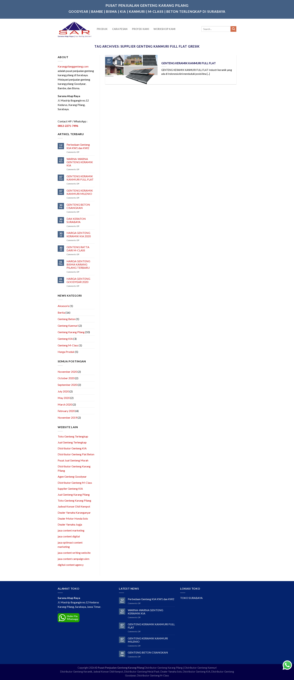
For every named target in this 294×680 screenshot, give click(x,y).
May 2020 (64, 397)
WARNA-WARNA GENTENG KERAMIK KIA (80, 162)
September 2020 (67, 384)
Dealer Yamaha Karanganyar (74, 512)
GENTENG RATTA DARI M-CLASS (78, 248)
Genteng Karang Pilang (71, 332)
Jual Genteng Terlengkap (72, 442)
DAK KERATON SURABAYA (76, 220)
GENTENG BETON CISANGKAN (78, 206)
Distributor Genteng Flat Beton (76, 454)
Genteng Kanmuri (68, 325)
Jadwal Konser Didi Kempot (74, 506)
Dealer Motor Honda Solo (73, 518)
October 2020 (66, 378)
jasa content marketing (71, 530)
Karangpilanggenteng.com (73, 66)
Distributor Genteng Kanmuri (200, 667)
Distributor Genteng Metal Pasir (141, 671)
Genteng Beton (66, 319)
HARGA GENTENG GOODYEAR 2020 (78, 280)
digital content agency (71, 564)
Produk (102, 29)
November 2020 (67, 371)
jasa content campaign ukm (73, 558)
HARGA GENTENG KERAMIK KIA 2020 (79, 234)
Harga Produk (66, 351)
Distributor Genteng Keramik (76, 671)
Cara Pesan (120, 29)
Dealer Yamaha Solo (171, 671)
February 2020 (66, 410)
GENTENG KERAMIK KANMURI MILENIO (80, 192)
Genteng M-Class (68, 345)
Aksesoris (63, 305)
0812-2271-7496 (68, 125)
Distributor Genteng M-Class (75, 482)
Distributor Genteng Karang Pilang (163, 667)
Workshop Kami (164, 29)
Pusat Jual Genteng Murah (73, 460)
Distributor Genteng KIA (72, 448)
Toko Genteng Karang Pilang (74, 500)
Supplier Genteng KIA (70, 488)
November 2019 (67, 417)
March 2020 (65, 404)
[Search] (233, 29)
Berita (61, 312)
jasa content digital (69, 536)
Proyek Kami (140, 29)
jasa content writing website (74, 552)
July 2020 (63, 391)
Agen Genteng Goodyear (72, 476)
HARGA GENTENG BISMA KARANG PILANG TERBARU (78, 264)
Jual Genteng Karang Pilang (74, 494)
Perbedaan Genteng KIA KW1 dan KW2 (78, 146)
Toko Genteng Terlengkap (73, 436)
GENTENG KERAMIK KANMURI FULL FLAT (80, 178)
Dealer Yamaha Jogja (70, 524)
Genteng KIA (65, 338)
